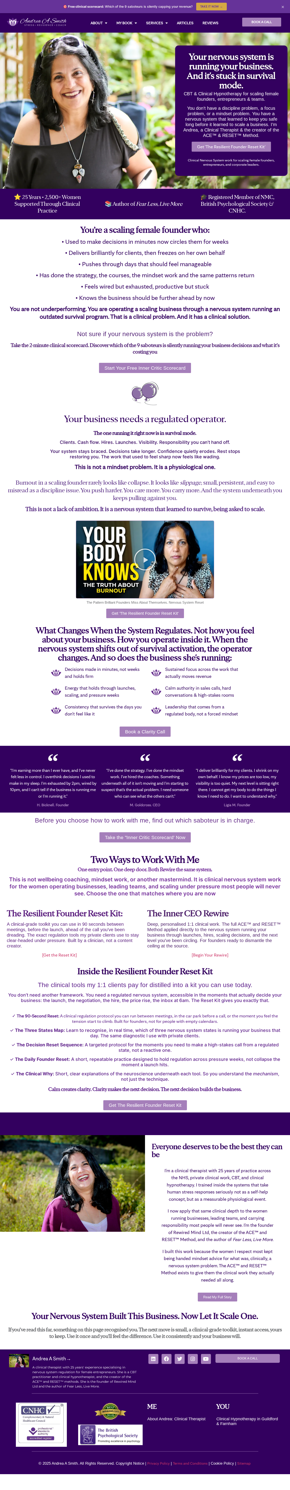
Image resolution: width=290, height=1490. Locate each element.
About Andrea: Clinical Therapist (176, 1419)
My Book (124, 23)
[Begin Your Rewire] (187, 955)
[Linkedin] (153, 1359)
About (97, 23)
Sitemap (244, 1463)
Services (154, 23)
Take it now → (211, 6)
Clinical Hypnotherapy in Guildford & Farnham (247, 1421)
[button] (145, 559)
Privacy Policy (158, 1463)
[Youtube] (206, 1359)
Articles (185, 23)
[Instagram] (193, 1359)
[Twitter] (180, 1359)
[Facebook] (167, 1359)
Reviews (210, 23)
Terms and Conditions (190, 1463)
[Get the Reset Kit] (42, 955)
